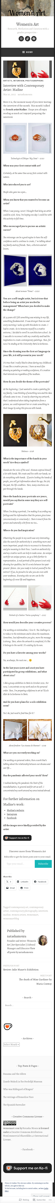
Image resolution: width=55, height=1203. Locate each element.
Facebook (11, 818)
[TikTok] (27, 38)
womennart (32, 914)
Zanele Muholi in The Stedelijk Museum (22, 1081)
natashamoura (25, 94)
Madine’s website (15, 810)
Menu (29, 52)
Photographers (34, 80)
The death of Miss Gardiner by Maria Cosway (35, 979)
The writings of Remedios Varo (18, 1097)
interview (18, 80)
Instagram (12, 814)
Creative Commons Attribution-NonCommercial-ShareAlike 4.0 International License (25, 1135)
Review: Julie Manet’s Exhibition (21, 967)
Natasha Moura (30, 1128)
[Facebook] (33, 38)
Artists (7, 80)
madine (7, 914)
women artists (19, 914)
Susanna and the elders (14, 1074)
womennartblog (11, 918)
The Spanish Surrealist (14, 1104)
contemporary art (19, 907)
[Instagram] (21, 38)
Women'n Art (27, 24)
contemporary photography (23, 911)
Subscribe (43, 863)
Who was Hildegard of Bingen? (18, 1089)
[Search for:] (27, 1005)
